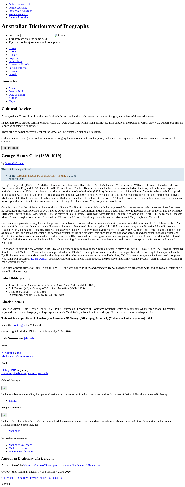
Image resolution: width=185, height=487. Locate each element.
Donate (13, 74)
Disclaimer (21, 477)
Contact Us (55, 477)
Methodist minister (19, 448)
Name (12, 88)
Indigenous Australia (20, 10)
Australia (31, 355)
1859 (19, 352)
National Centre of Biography (40, 465)
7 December (8, 352)
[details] (29, 338)
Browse (13, 71)
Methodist (14, 430)
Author (13, 97)
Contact (13, 54)
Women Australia (18, 14)
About (12, 51)
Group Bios (15, 61)
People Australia (18, 7)
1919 (14, 370)
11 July (5, 370)
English (13, 400)
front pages (18, 325)
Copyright (7, 477)
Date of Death (17, 94)
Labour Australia (18, 17)
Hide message (10, 147)
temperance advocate (21, 451)
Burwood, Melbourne (13, 373)
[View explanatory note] (4, 388)
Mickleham (7, 355)
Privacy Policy (38, 477)
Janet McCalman (14, 163)
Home (12, 48)
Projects (13, 58)
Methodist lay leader (20, 444)
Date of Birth (16, 91)
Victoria (20, 355)
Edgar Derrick (39, 258)
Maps (12, 101)
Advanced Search (19, 64)
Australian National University (82, 465)
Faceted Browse (18, 67)
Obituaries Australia (20, 4)
